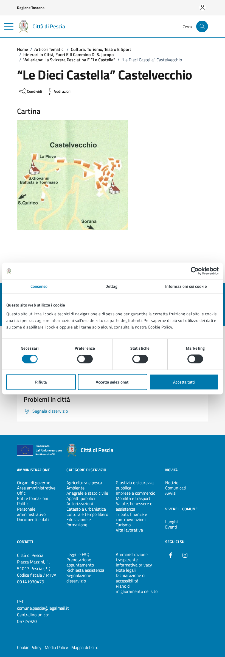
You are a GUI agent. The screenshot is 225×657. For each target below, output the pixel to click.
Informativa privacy (134, 565)
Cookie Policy (29, 647)
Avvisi (170, 493)
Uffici (22, 493)
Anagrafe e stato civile (87, 493)
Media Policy (56, 647)
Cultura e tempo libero (87, 514)
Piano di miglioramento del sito (137, 589)
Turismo (123, 524)
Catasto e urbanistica (86, 509)
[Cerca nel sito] (202, 26)
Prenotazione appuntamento (80, 562)
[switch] (85, 359)
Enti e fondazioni (32, 498)
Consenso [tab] (39, 286)
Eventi (171, 527)
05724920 (27, 621)
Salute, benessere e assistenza (134, 506)
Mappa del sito (84, 647)
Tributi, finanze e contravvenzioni (131, 517)
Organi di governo (33, 482)
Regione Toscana (30, 7)
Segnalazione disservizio (78, 578)
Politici (23, 503)
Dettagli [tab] (112, 286)
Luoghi (171, 521)
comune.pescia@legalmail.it (43, 608)
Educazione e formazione (78, 522)
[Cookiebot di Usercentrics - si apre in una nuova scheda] (195, 271)
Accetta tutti (184, 382)
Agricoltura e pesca (84, 482)
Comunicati (175, 487)
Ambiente (75, 487)
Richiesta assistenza (85, 570)
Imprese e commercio (135, 493)
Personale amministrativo (31, 512)
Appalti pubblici (80, 498)
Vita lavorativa (129, 530)
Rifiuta (41, 382)
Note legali (126, 570)
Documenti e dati (33, 519)
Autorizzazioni (79, 503)
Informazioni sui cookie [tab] (186, 286)
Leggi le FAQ (77, 554)
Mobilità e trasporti (133, 498)
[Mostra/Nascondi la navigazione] (8, 26)
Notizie (171, 482)
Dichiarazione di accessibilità (130, 578)
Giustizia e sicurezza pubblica (135, 485)
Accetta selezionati (113, 382)
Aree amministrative (36, 487)
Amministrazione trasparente (132, 557)
